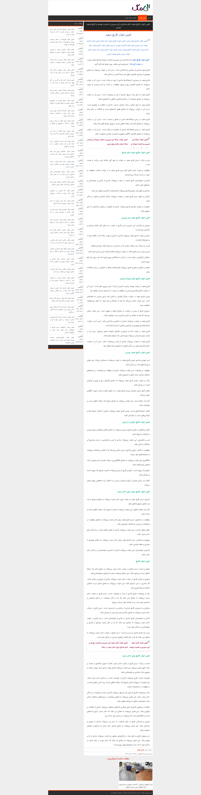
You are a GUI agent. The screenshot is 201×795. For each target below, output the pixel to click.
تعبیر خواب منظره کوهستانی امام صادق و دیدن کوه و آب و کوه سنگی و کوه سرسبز (62, 174)
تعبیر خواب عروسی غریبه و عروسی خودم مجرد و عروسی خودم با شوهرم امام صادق (62, 52)
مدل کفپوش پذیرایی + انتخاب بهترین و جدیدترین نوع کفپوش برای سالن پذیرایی (136, 785)
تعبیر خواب (142, 18)
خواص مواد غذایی (131, 18)
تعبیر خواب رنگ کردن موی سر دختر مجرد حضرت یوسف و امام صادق (62, 202)
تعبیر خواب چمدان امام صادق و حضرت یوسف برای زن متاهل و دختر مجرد (62, 261)
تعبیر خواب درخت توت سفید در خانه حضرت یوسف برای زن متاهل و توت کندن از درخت (62, 164)
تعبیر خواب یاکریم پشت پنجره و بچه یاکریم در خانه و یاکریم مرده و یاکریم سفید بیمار (62, 222)
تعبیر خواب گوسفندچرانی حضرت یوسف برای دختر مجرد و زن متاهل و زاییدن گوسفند (62, 340)
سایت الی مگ (135, 64)
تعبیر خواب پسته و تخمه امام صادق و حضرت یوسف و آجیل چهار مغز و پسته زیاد (62, 320)
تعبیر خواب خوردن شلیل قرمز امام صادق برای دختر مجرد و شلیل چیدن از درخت (62, 232)
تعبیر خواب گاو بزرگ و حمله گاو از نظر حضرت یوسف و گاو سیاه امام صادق (62, 299)
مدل (149, 18)
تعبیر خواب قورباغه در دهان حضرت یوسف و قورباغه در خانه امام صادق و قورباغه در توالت (62, 42)
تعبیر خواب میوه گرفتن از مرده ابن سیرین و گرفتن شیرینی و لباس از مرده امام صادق (62, 133)
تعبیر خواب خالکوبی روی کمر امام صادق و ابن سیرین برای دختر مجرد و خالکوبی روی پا (62, 154)
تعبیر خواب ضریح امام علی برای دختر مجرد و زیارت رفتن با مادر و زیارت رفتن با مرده (62, 32)
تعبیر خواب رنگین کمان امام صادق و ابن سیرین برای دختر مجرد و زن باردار (62, 241)
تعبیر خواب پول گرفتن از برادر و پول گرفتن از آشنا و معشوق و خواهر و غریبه (62, 123)
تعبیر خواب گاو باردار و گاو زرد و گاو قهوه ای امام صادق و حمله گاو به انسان (62, 83)
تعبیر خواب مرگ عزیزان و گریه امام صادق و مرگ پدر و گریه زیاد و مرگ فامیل (62, 72)
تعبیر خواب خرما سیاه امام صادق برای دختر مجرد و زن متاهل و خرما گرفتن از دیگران (62, 309)
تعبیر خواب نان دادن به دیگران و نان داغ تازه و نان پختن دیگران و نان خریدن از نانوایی (62, 144)
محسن (140, 754)
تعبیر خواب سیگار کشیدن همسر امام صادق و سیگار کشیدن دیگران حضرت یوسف (62, 93)
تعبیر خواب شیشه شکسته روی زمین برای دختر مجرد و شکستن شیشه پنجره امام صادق (62, 113)
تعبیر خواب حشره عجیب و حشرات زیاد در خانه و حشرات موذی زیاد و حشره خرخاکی (62, 280)
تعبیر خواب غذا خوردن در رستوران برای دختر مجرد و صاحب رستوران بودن (62, 193)
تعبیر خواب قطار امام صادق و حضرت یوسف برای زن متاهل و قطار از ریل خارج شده (62, 251)
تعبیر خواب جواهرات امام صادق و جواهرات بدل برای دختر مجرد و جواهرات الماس (62, 330)
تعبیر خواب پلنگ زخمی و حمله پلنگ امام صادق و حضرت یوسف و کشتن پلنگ (62, 62)
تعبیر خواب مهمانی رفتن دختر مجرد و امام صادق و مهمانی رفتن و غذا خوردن (62, 212)
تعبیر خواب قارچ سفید (118, 35)
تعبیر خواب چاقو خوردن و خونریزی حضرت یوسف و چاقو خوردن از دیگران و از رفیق (62, 103)
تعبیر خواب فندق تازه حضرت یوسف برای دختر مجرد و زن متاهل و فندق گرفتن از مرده (62, 290)
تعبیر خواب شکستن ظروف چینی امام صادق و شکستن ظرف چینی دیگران (62, 183)
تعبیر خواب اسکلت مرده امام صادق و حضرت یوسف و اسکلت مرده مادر (62, 270)
